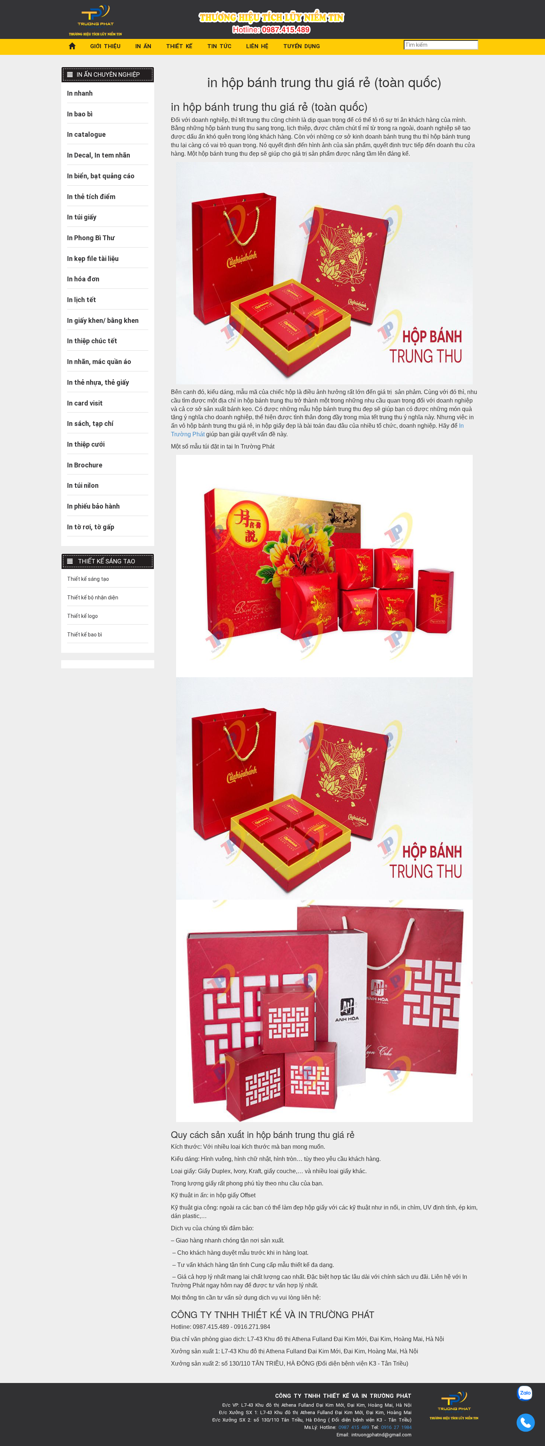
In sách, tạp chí (90, 423)
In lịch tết (81, 300)
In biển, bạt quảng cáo (101, 176)
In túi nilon (83, 485)
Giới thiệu (105, 46)
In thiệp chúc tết (92, 341)
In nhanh (80, 93)
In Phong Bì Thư (91, 238)
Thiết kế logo (82, 616)
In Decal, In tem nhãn (98, 155)
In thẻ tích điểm (91, 197)
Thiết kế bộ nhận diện (92, 597)
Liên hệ (257, 46)
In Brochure (84, 465)
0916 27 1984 (396, 1427)
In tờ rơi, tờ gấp (90, 527)
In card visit (85, 403)
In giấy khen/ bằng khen (103, 320)
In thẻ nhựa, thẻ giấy (98, 382)
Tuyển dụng (301, 46)
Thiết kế (179, 46)
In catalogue (86, 134)
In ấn (143, 46)
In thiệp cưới (86, 444)
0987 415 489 (353, 1427)
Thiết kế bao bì (84, 635)
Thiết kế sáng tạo (88, 579)
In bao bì (80, 114)
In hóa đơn (83, 279)
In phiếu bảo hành (93, 506)
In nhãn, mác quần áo (99, 361)
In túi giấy (81, 217)
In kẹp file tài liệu (93, 258)
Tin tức (219, 46)
